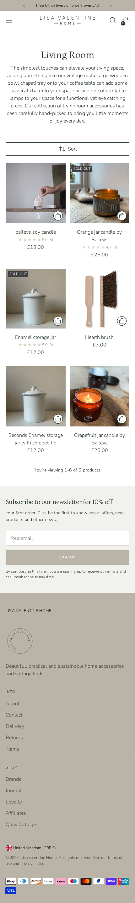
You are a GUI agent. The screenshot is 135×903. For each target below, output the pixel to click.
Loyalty (14, 801)
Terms (12, 749)
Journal (14, 790)
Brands (13, 779)
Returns (14, 737)
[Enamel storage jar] (36, 299)
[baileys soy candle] (36, 193)
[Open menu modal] (9, 20)
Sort (72, 149)
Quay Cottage (21, 824)
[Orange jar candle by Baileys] (100, 193)
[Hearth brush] (100, 299)
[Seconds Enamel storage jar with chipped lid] (36, 396)
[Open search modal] (112, 20)
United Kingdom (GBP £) (34, 847)
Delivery (15, 726)
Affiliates (16, 813)
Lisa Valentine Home (39, 857)
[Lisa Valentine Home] (67, 20)
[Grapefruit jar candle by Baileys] (100, 396)
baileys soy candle (35, 232)
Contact (14, 715)
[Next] (111, 5)
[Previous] (24, 5)
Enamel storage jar (35, 337)
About (12, 703)
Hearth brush (99, 337)
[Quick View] (58, 215)
